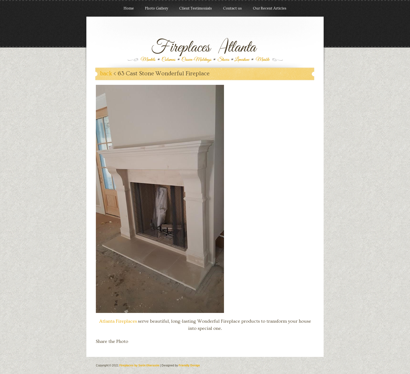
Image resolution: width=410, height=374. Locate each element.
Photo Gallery (156, 8)
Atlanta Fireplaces (118, 321)
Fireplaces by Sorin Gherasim (139, 365)
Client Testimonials (195, 8)
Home (129, 8)
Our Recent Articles (269, 8)
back (106, 73)
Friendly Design (189, 365)
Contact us (232, 8)
